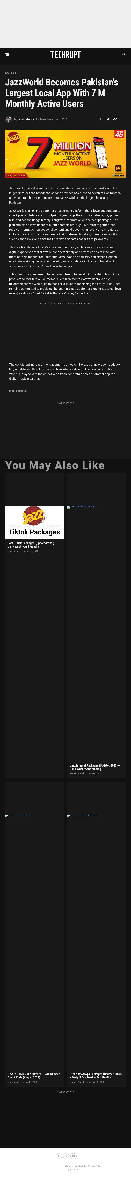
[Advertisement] (65, 24)
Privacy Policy (94, 1166)
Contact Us (80, 1166)
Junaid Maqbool (26, 119)
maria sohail (13, 551)
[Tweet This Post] (108, 119)
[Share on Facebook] (101, 119)
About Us (69, 1166)
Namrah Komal (77, 773)
